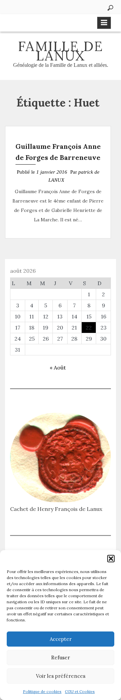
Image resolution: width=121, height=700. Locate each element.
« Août (58, 367)
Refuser (60, 657)
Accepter (61, 639)
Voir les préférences (60, 676)
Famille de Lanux (60, 51)
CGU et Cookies (80, 691)
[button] (111, 558)
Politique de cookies (42, 691)
